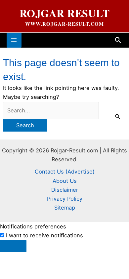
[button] (118, 40)
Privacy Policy (64, 198)
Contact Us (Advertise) (65, 171)
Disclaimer (64, 189)
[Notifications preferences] (13, 246)
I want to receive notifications (44, 235)
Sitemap (64, 207)
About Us (65, 181)
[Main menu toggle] (14, 40)
